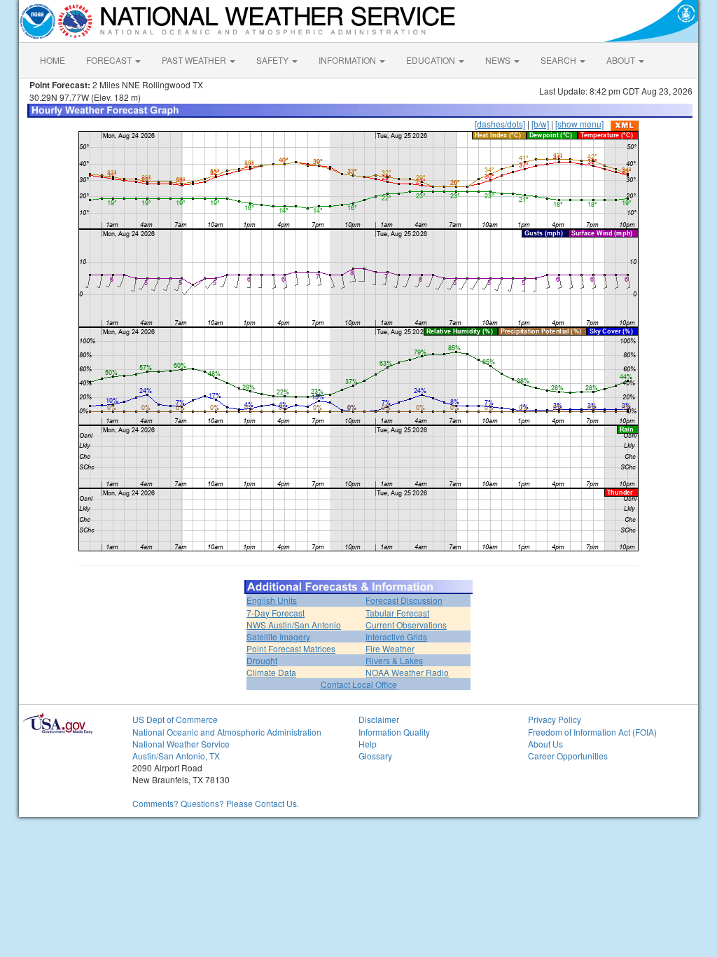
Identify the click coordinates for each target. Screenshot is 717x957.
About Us (545, 744)
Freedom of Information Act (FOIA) (592, 732)
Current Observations (406, 625)
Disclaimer (378, 719)
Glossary (375, 756)
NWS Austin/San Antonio (293, 625)
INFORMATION (348, 60)
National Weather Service (181, 744)
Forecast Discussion (404, 600)
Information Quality (394, 732)
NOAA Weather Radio (407, 672)
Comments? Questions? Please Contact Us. (215, 803)
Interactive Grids (396, 636)
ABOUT (621, 60)
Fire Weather (390, 648)
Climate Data (271, 672)
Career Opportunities (568, 756)
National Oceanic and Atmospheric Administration (226, 732)
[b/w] (540, 124)
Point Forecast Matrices (290, 648)
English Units (271, 600)
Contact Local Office (359, 684)
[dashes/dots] (500, 124)
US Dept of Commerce (175, 719)
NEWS (499, 60)
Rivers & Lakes (394, 660)
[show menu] (579, 124)
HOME (52, 60)
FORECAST (110, 60)
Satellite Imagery (278, 636)
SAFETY (273, 60)
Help (367, 744)
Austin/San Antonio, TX (176, 756)
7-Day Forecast (275, 613)
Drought (261, 660)
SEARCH (559, 60)
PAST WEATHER (195, 60)
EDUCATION (431, 60)
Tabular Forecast (397, 613)
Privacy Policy (554, 719)
